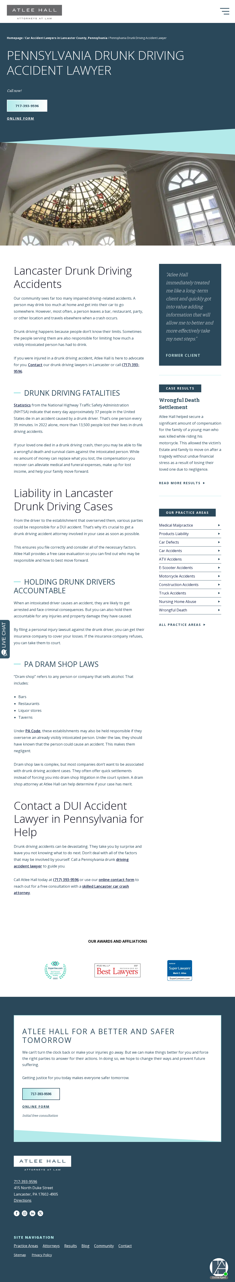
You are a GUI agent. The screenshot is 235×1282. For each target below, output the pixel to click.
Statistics (22, 405)
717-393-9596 (27, 105)
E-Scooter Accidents (176, 567)
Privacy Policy (42, 1255)
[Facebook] (18, 1213)
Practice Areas (26, 1245)
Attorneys (51, 1245)
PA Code (32, 730)
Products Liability (174, 533)
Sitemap (20, 1255)
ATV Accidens (170, 559)
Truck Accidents (172, 593)
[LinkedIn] (34, 1213)
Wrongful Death (173, 610)
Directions (22, 1200)
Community (104, 1245)
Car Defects (169, 542)
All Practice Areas (180, 624)
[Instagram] (26, 1213)
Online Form (20, 118)
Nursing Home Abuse (177, 601)
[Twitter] (41, 1213)
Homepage (15, 38)
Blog (85, 1245)
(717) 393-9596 (66, 879)
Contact (35, 364)
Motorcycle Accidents (177, 576)
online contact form (116, 879)
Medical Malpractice (176, 525)
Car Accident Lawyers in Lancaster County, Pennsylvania (66, 38)
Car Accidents (170, 550)
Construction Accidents (179, 584)
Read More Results (180, 483)
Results (70, 1245)
